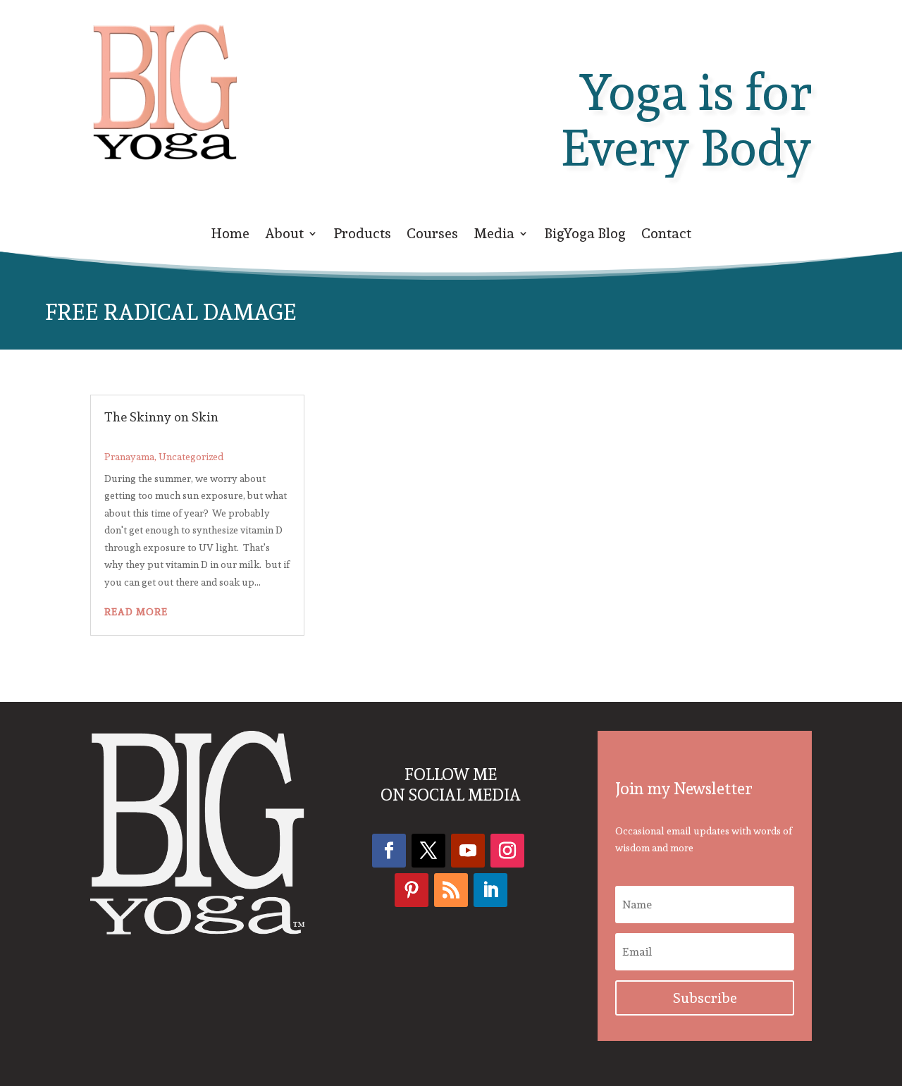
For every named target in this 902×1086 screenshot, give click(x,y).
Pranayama (129, 456)
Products (362, 236)
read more (136, 611)
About (284, 236)
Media (494, 236)
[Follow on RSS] (451, 890)
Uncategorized (191, 456)
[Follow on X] (428, 851)
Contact (666, 236)
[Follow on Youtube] (468, 851)
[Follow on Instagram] (507, 851)
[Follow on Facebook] (389, 851)
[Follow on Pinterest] (411, 890)
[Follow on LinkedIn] (490, 890)
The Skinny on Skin (161, 417)
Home (230, 236)
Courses (432, 236)
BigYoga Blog (585, 236)
